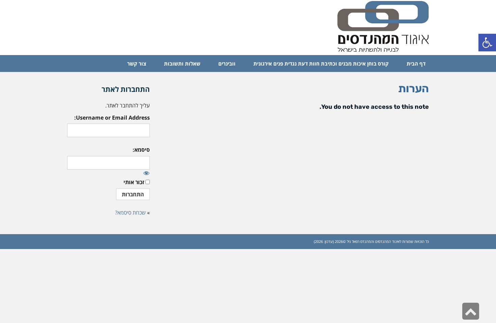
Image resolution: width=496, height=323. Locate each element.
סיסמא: (141, 149)
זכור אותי (133, 182)
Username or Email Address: (112, 117)
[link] (487, 42)
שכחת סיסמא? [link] (130, 212)
